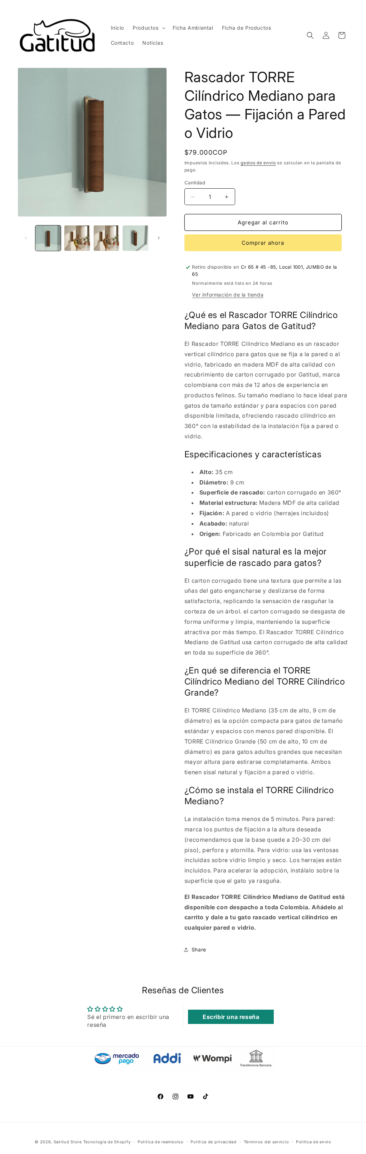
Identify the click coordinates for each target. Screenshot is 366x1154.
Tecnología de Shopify (107, 1141)
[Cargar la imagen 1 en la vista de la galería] (48, 238)
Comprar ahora (263, 242)
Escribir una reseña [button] (231, 1016)
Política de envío (313, 1141)
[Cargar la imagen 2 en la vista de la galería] (77, 238)
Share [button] (199, 949)
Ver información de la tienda (227, 295)
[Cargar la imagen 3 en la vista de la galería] (106, 238)
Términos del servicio (266, 1141)
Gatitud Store (68, 1141)
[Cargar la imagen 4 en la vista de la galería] (135, 238)
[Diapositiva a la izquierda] (26, 238)
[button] (148, 27)
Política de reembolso (161, 1141)
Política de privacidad (213, 1141)
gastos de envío (258, 162)
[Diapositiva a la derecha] (159, 238)
